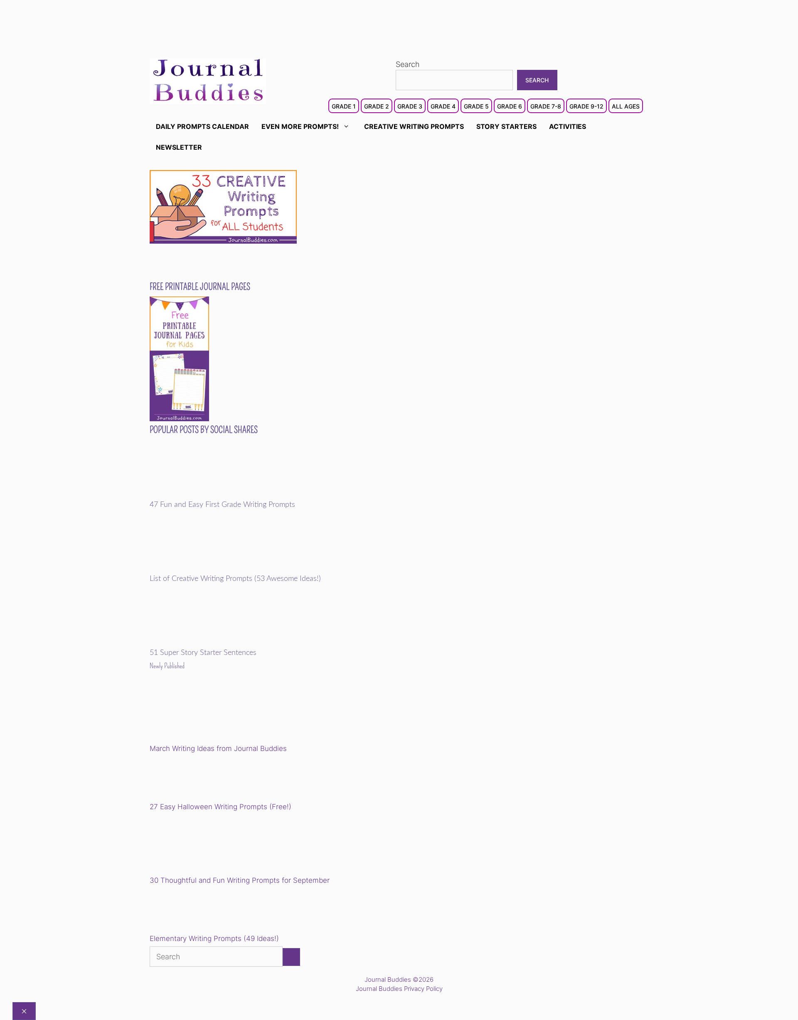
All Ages (626, 106)
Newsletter (179, 147)
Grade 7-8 (545, 106)
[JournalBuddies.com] (208, 80)
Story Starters (506, 126)
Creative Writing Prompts (414, 126)
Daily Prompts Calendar (202, 126)
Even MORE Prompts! (300, 126)
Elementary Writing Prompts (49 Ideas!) (214, 938)
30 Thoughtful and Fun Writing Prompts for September (240, 880)
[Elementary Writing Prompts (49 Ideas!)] (192, 911)
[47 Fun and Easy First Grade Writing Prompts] (207, 495)
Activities (567, 126)
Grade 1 (344, 106)
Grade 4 (443, 106)
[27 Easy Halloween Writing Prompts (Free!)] (192, 779)
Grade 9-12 (586, 106)
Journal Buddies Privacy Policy (399, 989)
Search (408, 64)
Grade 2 (376, 106)
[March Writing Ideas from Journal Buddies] (207, 713)
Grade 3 (409, 106)
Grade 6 (509, 106)
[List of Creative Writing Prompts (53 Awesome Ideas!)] (207, 569)
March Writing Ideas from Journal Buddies (218, 748)
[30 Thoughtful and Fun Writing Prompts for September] (207, 845)
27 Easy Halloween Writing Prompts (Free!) (220, 807)
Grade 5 (476, 106)
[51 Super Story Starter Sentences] (207, 643)
